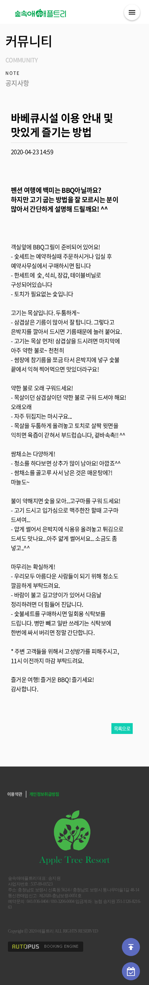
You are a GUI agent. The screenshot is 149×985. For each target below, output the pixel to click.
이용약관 (14, 794)
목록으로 (122, 728)
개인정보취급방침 (44, 794)
